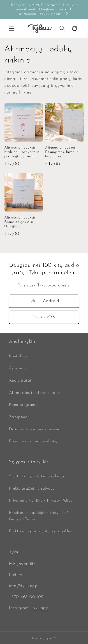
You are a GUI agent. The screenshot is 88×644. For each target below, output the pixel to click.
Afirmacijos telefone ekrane (34, 393)
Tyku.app (39, 608)
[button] (11, 28)
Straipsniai (19, 417)
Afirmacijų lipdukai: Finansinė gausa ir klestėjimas (19, 222)
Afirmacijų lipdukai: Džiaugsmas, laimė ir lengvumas (61, 152)
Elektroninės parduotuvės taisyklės (40, 531)
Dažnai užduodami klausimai (35, 429)
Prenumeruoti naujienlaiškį (33, 441)
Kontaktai (18, 356)
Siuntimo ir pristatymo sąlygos (36, 476)
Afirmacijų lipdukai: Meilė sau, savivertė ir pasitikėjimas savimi (21, 152)
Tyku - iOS (44, 317)
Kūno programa (23, 405)
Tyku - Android (44, 301)
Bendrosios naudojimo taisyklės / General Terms (38, 516)
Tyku (48, 638)
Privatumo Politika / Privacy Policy (40, 500)
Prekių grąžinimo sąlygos (31, 488)
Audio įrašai (20, 380)
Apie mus (17, 368)
